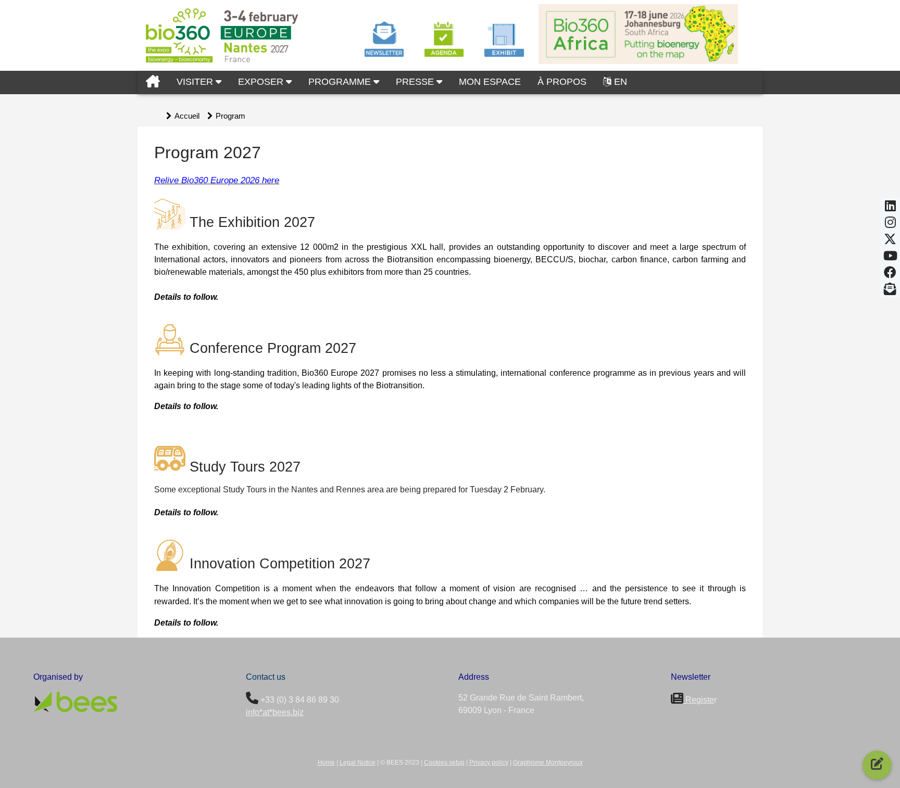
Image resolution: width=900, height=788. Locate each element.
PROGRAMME (340, 82)
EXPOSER (262, 82)
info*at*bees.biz (275, 712)
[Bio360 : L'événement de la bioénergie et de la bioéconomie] (153, 82)
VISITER (196, 82)
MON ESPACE (490, 82)
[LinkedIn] (890, 208)
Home (326, 762)
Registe (698, 699)
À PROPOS (562, 82)
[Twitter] (890, 242)
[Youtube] (890, 258)
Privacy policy (488, 762)
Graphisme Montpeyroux (548, 762)
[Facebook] (890, 275)
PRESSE (416, 82)
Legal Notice (358, 762)
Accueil (186, 115)
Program (230, 115)
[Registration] (877, 765)
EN (620, 82)
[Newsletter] (890, 292)
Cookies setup (444, 762)
